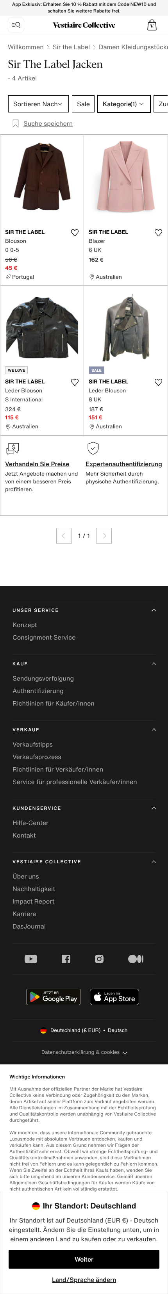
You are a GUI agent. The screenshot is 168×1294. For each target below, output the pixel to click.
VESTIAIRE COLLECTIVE (47, 862)
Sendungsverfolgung (43, 678)
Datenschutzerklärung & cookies (80, 1052)
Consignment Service (44, 637)
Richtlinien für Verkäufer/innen (58, 769)
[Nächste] (104, 536)
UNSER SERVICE (36, 610)
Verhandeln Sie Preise (37, 464)
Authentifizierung (38, 690)
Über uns (26, 876)
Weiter (84, 1259)
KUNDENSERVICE (37, 808)
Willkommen (26, 47)
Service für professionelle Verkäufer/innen (75, 781)
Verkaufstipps (33, 744)
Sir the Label (71, 47)
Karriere (24, 913)
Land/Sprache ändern (84, 1279)
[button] (152, 25)
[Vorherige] (64, 536)
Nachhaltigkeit (34, 888)
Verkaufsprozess (37, 756)
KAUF (20, 664)
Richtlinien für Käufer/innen (54, 703)
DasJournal (29, 926)
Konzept (25, 624)
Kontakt (24, 835)
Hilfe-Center (30, 822)
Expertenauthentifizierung (124, 464)
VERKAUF (26, 730)
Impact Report (33, 901)
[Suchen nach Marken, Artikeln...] (16, 25)
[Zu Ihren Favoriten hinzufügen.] (74, 232)
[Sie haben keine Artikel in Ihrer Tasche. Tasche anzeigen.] (152, 25)
